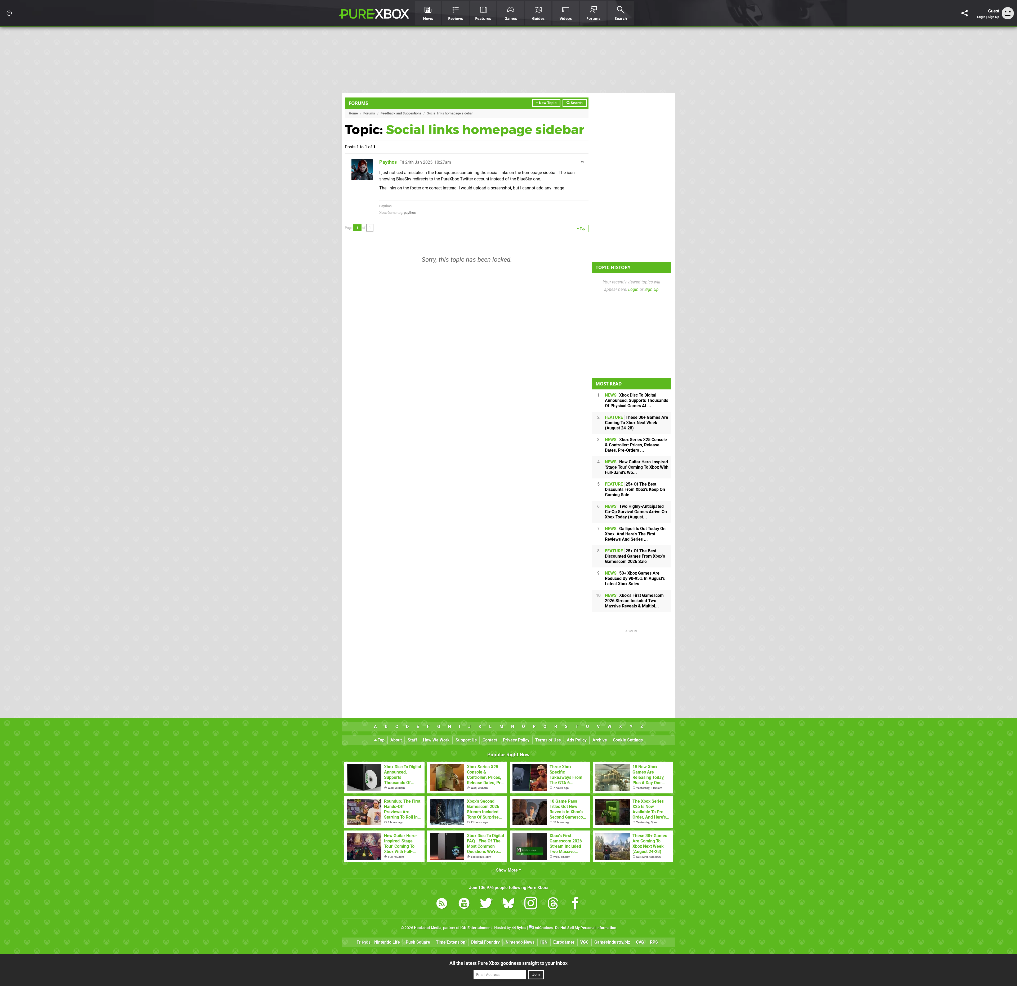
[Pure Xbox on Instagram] (531, 904)
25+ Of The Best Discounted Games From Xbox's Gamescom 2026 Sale (635, 556)
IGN (543, 942)
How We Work (436, 740)
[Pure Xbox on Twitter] (486, 904)
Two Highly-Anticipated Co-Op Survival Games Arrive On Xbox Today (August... (636, 511)
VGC (584, 942)
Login (981, 17)
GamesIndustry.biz (612, 942)
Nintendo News (520, 942)
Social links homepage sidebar (485, 129)
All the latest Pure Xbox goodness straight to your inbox (508, 963)
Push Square (418, 942)
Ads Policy (577, 740)
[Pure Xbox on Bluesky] (508, 904)
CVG (640, 942)
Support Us (466, 740)
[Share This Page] (964, 13)
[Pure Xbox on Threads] (553, 904)
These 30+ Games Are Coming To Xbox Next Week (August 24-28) (636, 422)
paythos (410, 213)
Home (353, 113)
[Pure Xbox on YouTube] (464, 904)
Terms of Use (548, 740)
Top (381, 740)
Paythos (388, 162)
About (396, 740)
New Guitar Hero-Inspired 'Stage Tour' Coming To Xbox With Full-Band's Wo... (636, 467)
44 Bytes (519, 928)
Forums (358, 103)
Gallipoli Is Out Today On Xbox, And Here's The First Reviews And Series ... (635, 534)
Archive (599, 740)
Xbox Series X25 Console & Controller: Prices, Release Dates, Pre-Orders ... (636, 445)
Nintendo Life (387, 942)
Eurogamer (563, 942)
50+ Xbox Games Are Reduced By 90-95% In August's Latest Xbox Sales (635, 578)
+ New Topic (546, 103)
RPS (654, 942)
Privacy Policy (516, 740)
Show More (507, 870)
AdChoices (543, 928)
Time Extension (450, 942)
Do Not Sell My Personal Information (585, 928)
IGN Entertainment (476, 928)
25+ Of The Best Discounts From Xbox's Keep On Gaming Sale (635, 489)
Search (576, 103)
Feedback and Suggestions (401, 113)
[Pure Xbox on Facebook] (575, 904)
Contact (490, 740)
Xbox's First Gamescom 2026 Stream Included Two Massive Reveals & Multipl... (634, 601)
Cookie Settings (628, 740)
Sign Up (993, 17)
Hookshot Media (427, 928)
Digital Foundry (485, 942)
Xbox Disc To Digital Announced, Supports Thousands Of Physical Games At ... (636, 400)
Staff (412, 740)
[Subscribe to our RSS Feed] (442, 904)
